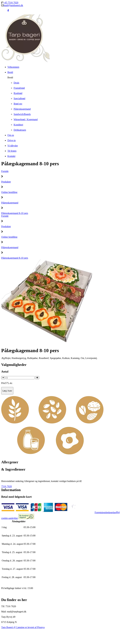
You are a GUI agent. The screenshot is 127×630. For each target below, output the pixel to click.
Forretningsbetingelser (105, 512)
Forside (5, 171)
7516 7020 (6, 486)
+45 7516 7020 (10, 2)
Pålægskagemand (9, 202)
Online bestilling (9, 192)
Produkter (6, 181)
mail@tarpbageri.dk (13, 5)
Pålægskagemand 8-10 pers (14, 213)
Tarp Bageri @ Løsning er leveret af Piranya (23, 627)
